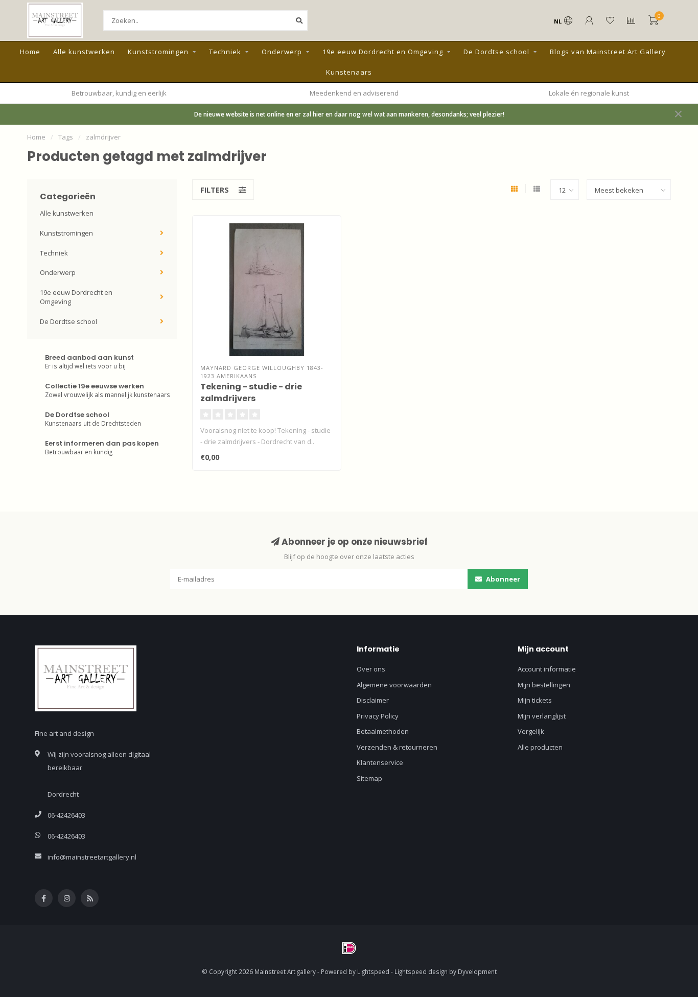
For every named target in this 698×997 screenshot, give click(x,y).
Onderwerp (282, 51)
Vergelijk (531, 731)
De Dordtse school (496, 51)
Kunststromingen (158, 51)
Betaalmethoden (383, 731)
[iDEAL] (349, 948)
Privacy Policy (378, 716)
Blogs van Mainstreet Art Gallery (608, 51)
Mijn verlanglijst (542, 716)
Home (30, 51)
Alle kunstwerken (84, 51)
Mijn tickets (535, 700)
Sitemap (369, 778)
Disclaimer (373, 700)
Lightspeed (373, 971)
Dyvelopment (477, 971)
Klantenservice (380, 762)
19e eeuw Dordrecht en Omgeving (382, 51)
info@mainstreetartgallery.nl (92, 857)
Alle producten (540, 747)
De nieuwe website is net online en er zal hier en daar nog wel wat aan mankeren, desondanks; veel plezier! (349, 114)
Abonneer (502, 579)
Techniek (225, 51)
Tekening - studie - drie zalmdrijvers (251, 392)
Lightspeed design (421, 971)
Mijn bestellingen (544, 684)
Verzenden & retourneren (397, 747)
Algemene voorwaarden (394, 684)
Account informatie (547, 669)
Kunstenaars (349, 72)
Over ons (371, 669)
